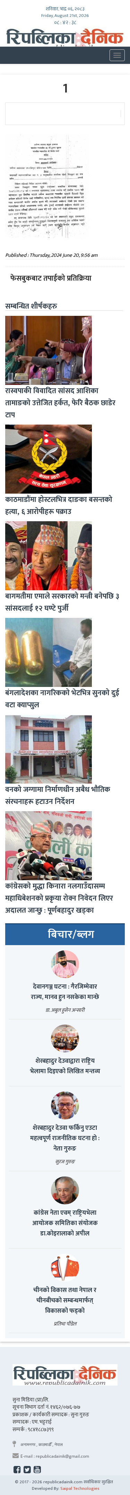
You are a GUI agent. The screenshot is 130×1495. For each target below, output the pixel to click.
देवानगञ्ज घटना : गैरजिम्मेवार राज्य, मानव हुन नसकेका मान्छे (65, 992)
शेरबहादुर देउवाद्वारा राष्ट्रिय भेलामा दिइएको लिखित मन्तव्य (65, 1066)
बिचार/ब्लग (71, 935)
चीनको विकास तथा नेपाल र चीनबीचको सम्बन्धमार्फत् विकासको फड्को (64, 1300)
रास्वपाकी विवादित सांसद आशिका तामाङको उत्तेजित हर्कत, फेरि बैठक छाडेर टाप (60, 403)
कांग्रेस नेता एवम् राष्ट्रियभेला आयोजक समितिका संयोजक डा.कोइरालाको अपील (65, 1223)
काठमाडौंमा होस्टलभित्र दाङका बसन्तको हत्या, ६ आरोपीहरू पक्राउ (58, 506)
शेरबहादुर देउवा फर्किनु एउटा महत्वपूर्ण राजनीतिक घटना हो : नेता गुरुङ (64, 1138)
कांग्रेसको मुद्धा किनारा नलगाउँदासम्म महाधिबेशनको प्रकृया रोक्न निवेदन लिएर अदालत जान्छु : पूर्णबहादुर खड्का (59, 898)
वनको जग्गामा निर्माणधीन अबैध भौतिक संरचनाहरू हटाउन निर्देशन (57, 796)
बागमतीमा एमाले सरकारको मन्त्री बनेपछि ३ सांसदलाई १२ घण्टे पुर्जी (62, 602)
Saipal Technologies (79, 1488)
